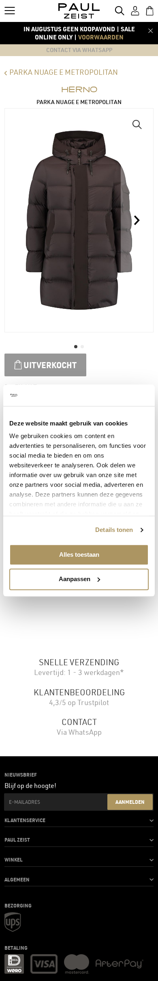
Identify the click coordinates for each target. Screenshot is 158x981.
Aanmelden (130, 802)
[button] (137, 125)
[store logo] (79, 11)
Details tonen (114, 529)
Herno (79, 89)
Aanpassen (74, 578)
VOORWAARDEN (101, 37)
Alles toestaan (79, 554)
